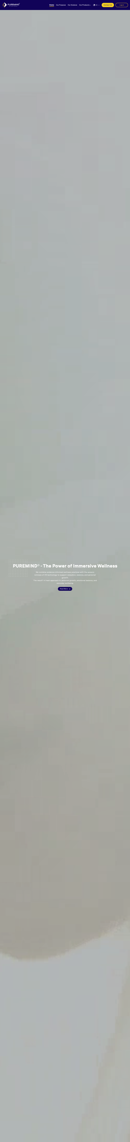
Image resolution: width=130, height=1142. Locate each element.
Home (51, 5)
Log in (122, 5)
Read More (64, 589)
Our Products (84, 5)
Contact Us (108, 5)
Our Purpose (61, 5)
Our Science (72, 5)
